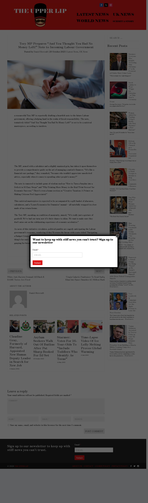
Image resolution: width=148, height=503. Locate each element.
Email (36, 250)
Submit (37, 262)
